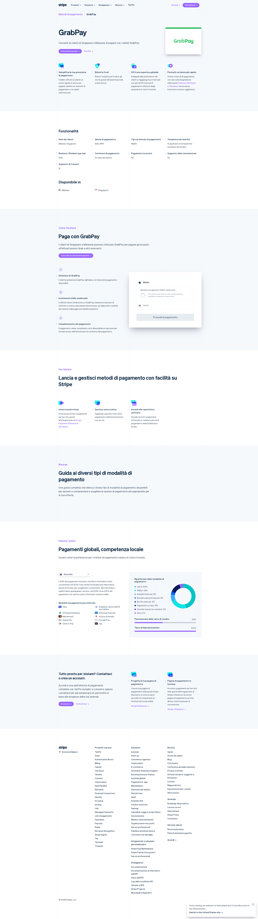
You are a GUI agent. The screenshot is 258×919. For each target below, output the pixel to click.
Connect (99, 778)
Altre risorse (173, 792)
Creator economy (139, 804)
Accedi (174, 5)
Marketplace (137, 785)
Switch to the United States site (205, 912)
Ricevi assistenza (175, 829)
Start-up (135, 755)
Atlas (97, 755)
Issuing (98, 804)
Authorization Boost (104, 759)
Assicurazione (137, 815)
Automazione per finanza (143, 774)
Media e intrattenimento (142, 819)
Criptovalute (100, 782)
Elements (99, 789)
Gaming (134, 808)
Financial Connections (105, 793)
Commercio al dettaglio (142, 834)
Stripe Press (173, 814)
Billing (97, 763)
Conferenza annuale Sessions (181, 767)
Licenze (171, 781)
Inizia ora (65, 703)
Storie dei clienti (174, 755)
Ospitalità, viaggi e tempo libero (146, 812)
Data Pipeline (101, 785)
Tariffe (131, 5)
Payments (99, 819)
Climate (98, 774)
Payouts (99, 823)
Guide (170, 752)
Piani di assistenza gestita (179, 833)
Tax (96, 838)
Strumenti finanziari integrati (144, 770)
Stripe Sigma (101, 834)
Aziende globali (138, 778)
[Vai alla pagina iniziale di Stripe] (62, 747)
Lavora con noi (174, 807)
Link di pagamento (103, 815)
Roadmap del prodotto (178, 803)
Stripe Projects (138, 889)
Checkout (174, 86)
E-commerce (137, 767)
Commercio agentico (141, 759)
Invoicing (99, 800)
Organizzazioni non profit (142, 823)
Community (172, 763)
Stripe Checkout (175, 709)
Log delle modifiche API (142, 881)
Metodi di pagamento (71, 14)
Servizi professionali (140, 827)
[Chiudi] (253, 905)
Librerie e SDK (137, 885)
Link (97, 808)
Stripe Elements (139, 706)
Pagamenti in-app (139, 782)
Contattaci (190, 5)
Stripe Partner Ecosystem (143, 852)
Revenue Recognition (105, 831)
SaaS (133, 797)
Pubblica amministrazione (143, 831)
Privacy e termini (175, 770)
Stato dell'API (137, 877)
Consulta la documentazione (75, 255)
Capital (98, 767)
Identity (98, 797)
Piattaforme (136, 793)
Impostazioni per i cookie (179, 789)
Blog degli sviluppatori (141, 892)
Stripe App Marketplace (142, 848)
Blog (169, 759)
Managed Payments (104, 812)
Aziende (135, 752)
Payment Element (187, 83)
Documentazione (69, 51)
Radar (97, 827)
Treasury (99, 846)
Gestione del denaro (140, 789)
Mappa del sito (174, 785)
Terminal (99, 842)
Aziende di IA (137, 800)
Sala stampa (173, 811)
